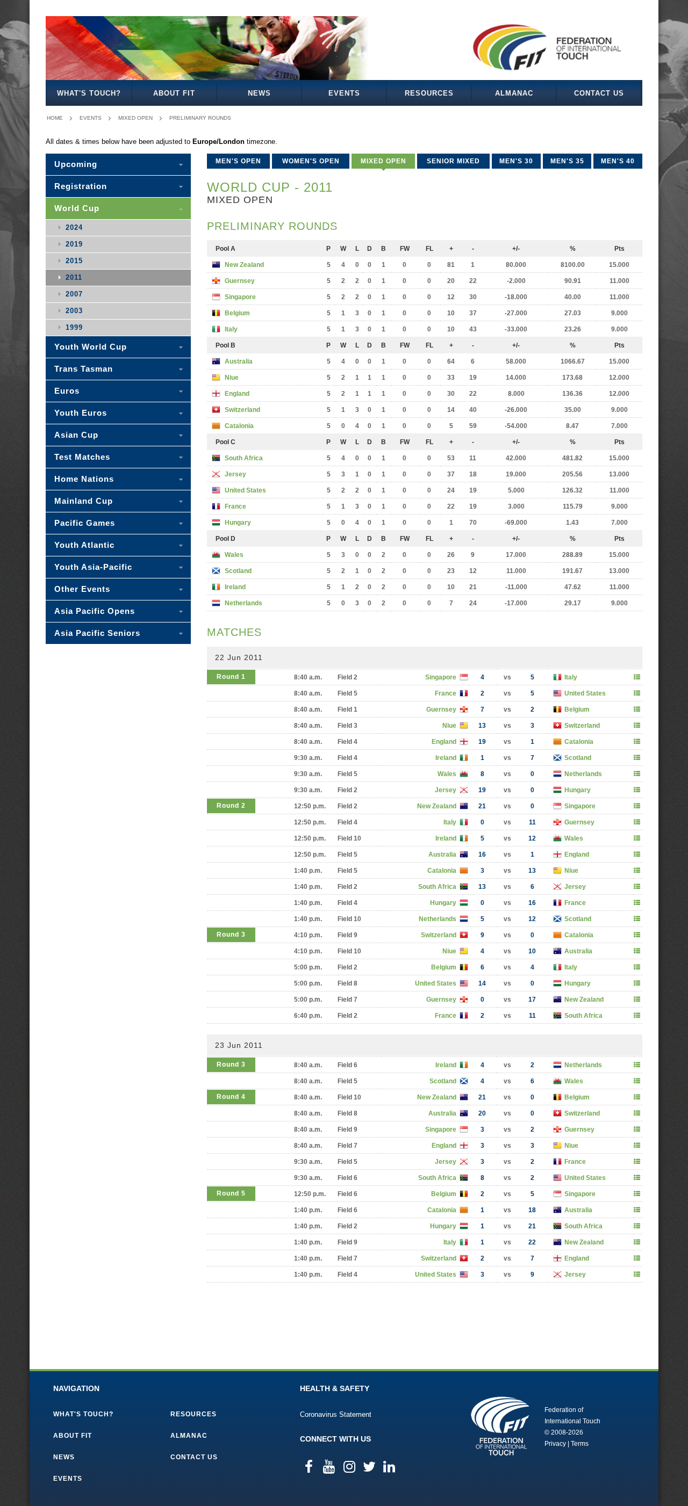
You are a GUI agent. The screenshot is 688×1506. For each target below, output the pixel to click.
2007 (74, 294)
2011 (74, 277)
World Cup (76, 208)
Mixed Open (135, 118)
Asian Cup (76, 434)
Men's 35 (567, 161)
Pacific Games (84, 522)
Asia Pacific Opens (94, 611)
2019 (74, 244)
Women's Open (311, 161)
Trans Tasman (83, 368)
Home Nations (84, 478)
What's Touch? (89, 93)
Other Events (82, 588)
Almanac (514, 93)
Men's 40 (618, 161)
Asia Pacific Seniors (97, 633)
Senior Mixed (453, 161)
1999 (74, 327)
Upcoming (75, 164)
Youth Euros (80, 412)
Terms (580, 1443)
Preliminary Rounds (200, 118)
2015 (74, 261)
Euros (67, 390)
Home (55, 118)
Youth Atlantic (84, 544)
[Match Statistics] (637, 677)
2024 (74, 227)
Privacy (555, 1443)
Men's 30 (516, 161)
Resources (429, 93)
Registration (80, 186)
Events (344, 93)
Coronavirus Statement (335, 1414)
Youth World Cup (90, 346)
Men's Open (238, 161)
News (259, 93)
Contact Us (599, 93)
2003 (74, 311)
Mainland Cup (83, 500)
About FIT (174, 93)
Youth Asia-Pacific (93, 566)
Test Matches (82, 456)
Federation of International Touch (500, 1426)
